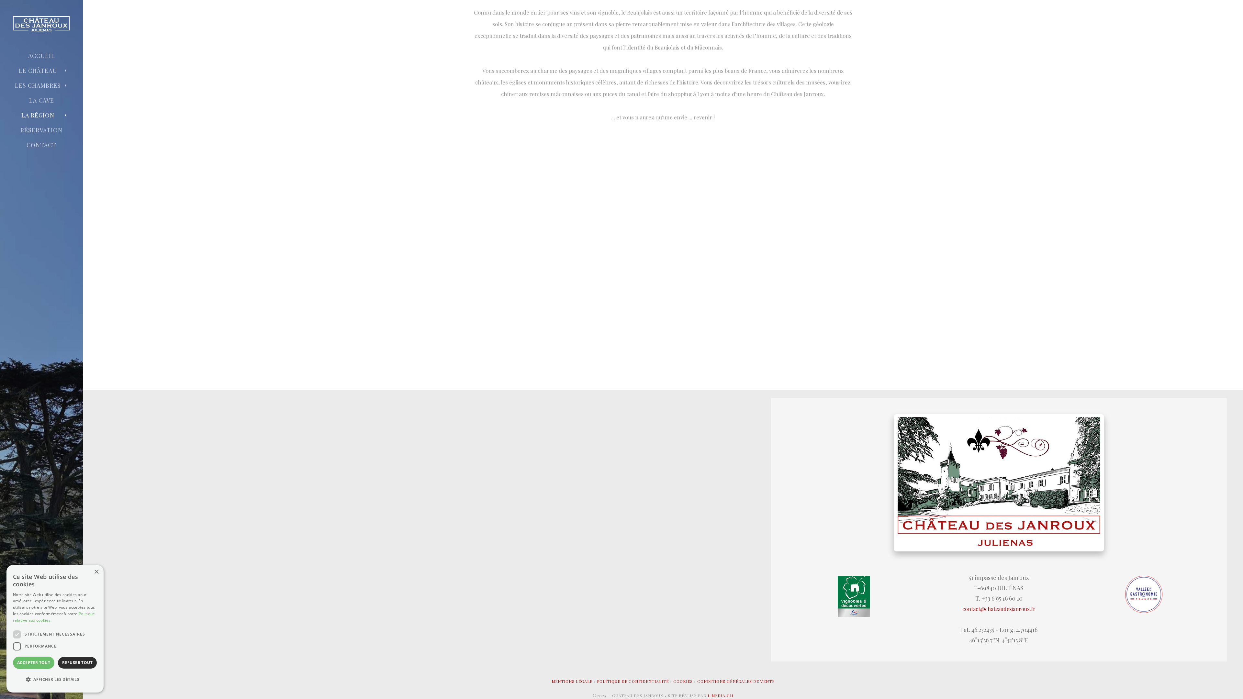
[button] (55, 679)
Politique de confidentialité (633, 681)
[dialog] (55, 629)
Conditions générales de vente (736, 681)
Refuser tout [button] (77, 662)
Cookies (683, 681)
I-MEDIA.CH (720, 695)
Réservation (41, 130)
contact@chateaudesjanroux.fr (999, 608)
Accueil (41, 56)
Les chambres (38, 85)
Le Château (38, 70)
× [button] (96, 572)
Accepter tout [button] (33, 662)
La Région (37, 115)
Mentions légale (572, 681)
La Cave (41, 100)
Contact (41, 145)
